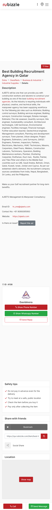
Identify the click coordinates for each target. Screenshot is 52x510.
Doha (4, 80)
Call (14, 506)
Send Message (40, 506)
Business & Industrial (32, 80)
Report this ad (26, 223)
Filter (46, 66)
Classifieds (15, 80)
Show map (26, 479)
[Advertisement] (26, 35)
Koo (32, 445)
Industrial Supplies (10, 83)
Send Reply (26, 320)
